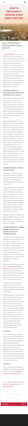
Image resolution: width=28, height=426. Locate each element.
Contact (14, 422)
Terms (4, 420)
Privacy (9, 420)
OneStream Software (8, 386)
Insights (14, 420)
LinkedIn (22, 420)
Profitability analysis (8, 54)
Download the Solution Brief (10, 377)
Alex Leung (14, 50)
